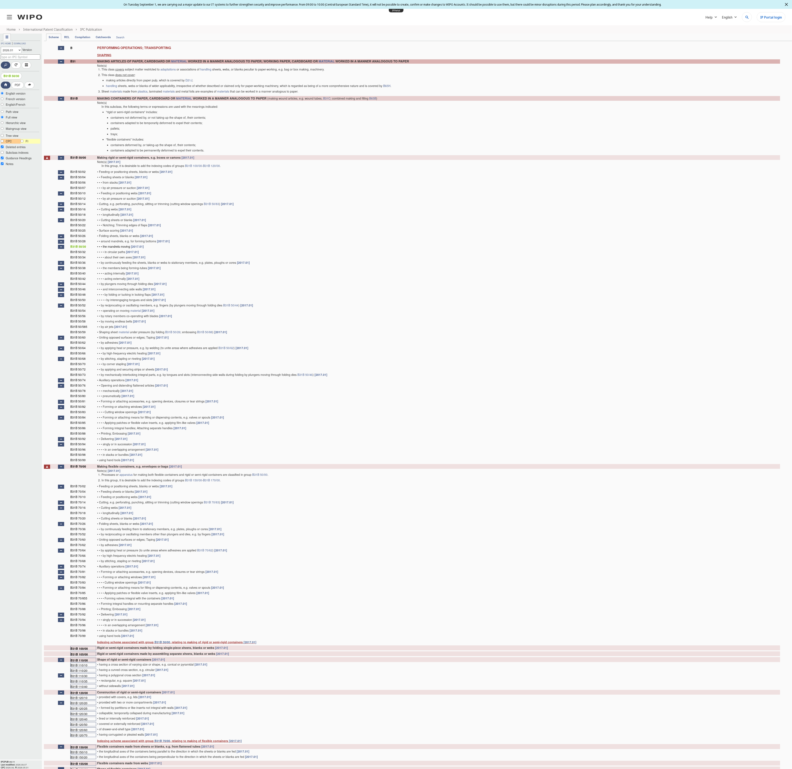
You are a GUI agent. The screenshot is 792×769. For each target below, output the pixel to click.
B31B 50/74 (78, 380)
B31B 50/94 (78, 444)
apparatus (126, 474)
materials (116, 91)
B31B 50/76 (78, 385)
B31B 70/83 (211, 502)
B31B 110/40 (79, 686)
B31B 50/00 (78, 157)
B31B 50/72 (78, 369)
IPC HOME (6, 43)
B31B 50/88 (204, 332)
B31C (326, 98)
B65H (386, 86)
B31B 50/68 (78, 358)
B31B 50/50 (78, 300)
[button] (61, 48)
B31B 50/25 (78, 230)
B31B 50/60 (78, 337)
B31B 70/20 (78, 518)
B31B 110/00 (79, 660)
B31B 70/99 (78, 636)
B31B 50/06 (78, 182)
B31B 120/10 (79, 698)
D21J (188, 80)
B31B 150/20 (79, 757)
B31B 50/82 (78, 406)
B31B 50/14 (78, 204)
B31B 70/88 (78, 609)
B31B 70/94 (78, 620)
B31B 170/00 (211, 480)
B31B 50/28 (78, 241)
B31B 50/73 (78, 375)
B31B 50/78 (78, 391)
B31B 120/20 (79, 703)
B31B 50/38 (78, 268)
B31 (73, 61)
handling (205, 69)
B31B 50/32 (78, 252)
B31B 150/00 (193, 480)
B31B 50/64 (78, 348)
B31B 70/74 (78, 566)
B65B (372, 98)
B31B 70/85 (78, 593)
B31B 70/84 (78, 587)
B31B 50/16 (78, 209)
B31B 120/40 (79, 719)
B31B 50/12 (78, 198)
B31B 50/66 (78, 353)
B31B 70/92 (78, 614)
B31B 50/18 (78, 214)
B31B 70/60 (78, 539)
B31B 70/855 (78, 598)
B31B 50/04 (78, 177)
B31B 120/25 (79, 708)
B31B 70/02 (78, 486)
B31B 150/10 (79, 752)
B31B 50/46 (78, 289)
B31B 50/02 (78, 172)
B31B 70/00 (78, 466)
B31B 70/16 (78, 507)
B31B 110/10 (79, 665)
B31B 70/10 (78, 497)
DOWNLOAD (20, 43)
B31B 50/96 (78, 449)
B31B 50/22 (78, 225)
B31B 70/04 (78, 491)
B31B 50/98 (78, 454)
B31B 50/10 (78, 193)
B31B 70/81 (78, 572)
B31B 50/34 (78, 257)
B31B (74, 98)
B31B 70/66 (78, 555)
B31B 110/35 (79, 681)
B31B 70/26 (78, 524)
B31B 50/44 (78, 284)
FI (27, 141)
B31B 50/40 (78, 273)
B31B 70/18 (78, 513)
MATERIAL (179, 61)
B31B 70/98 (78, 630)
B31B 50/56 (78, 316)
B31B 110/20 (79, 670)
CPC (9, 141)
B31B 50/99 (78, 460)
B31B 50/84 (78, 417)
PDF (17, 85)
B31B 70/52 (78, 534)
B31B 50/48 (78, 294)
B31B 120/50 (79, 724)
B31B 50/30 (11, 76)
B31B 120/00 (211, 166)
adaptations (168, 69)
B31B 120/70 (79, 735)
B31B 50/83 (211, 204)
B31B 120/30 (79, 714)
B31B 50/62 (78, 342)
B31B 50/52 (78, 305)
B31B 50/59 (78, 332)
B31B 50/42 (78, 279)
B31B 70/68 (78, 561)
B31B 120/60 (79, 730)
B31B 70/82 (78, 577)
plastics (142, 91)
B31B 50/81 (78, 401)
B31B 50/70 (78, 364)
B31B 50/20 (78, 220)
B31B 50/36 (78, 262)
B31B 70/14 (78, 502)
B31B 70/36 (78, 529)
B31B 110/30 (79, 676)
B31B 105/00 (79, 654)
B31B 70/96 (78, 625)
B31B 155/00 (79, 763)
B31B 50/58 (78, 321)
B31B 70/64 (78, 550)
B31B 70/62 (78, 545)
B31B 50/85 (78, 423)
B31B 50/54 (78, 310)
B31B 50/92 (78, 439)
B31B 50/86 (78, 428)
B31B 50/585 (78, 327)
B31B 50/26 (78, 236)
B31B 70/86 (78, 603)
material (135, 310)
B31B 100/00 (193, 166)
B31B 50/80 (78, 396)
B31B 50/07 (78, 188)
